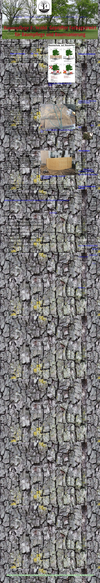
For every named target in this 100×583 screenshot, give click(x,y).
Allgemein (95, 248)
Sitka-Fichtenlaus (84, 150)
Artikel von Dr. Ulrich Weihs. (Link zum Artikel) (87, 101)
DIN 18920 (34, 53)
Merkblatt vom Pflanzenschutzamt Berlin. (86, 170)
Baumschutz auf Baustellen (65, 17)
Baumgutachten (43, 17)
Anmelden (84, 263)
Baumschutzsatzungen (17, 53)
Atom (93, 263)
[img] (50, 19)
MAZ (92, 125)
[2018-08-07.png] (88, 136)
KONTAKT (53, 213)
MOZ (80, 127)
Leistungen (29, 17)
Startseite (17, 17)
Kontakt (83, 17)
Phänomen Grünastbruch (86, 54)
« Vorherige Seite (83, 256)
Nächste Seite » (93, 255)
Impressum (81, 287)
